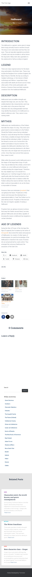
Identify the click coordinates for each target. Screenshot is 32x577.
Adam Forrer (8, 441)
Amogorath (4, 233)
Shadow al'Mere (9, 445)
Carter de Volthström (11, 428)
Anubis (17, 288)
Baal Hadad (8, 438)
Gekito (7, 465)
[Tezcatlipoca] (7, 283)
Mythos (6, 521)
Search (6, 387)
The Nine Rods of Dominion (13, 434)
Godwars (7, 404)
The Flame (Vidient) (10, 417)
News (5, 492)
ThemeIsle (22, 573)
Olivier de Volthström (11, 424)
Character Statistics (10, 407)
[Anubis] (21, 283)
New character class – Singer (16, 549)
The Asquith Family (10, 414)
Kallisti (7, 455)
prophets (23, 190)
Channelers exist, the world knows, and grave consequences (15, 497)
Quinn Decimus (9, 400)
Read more (7, 512)
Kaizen (7, 462)
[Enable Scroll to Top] (28, 573)
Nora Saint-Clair (9, 448)
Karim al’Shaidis (9, 431)
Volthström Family (10, 421)
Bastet (7, 451)
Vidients (7, 410)
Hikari (6, 458)
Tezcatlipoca (5, 288)
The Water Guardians (13, 524)
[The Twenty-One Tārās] (7, 297)
